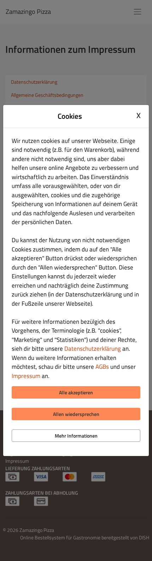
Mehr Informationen (76, 435)
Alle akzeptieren (76, 392)
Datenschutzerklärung (92, 348)
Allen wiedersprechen (76, 414)
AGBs (102, 366)
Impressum (26, 376)
